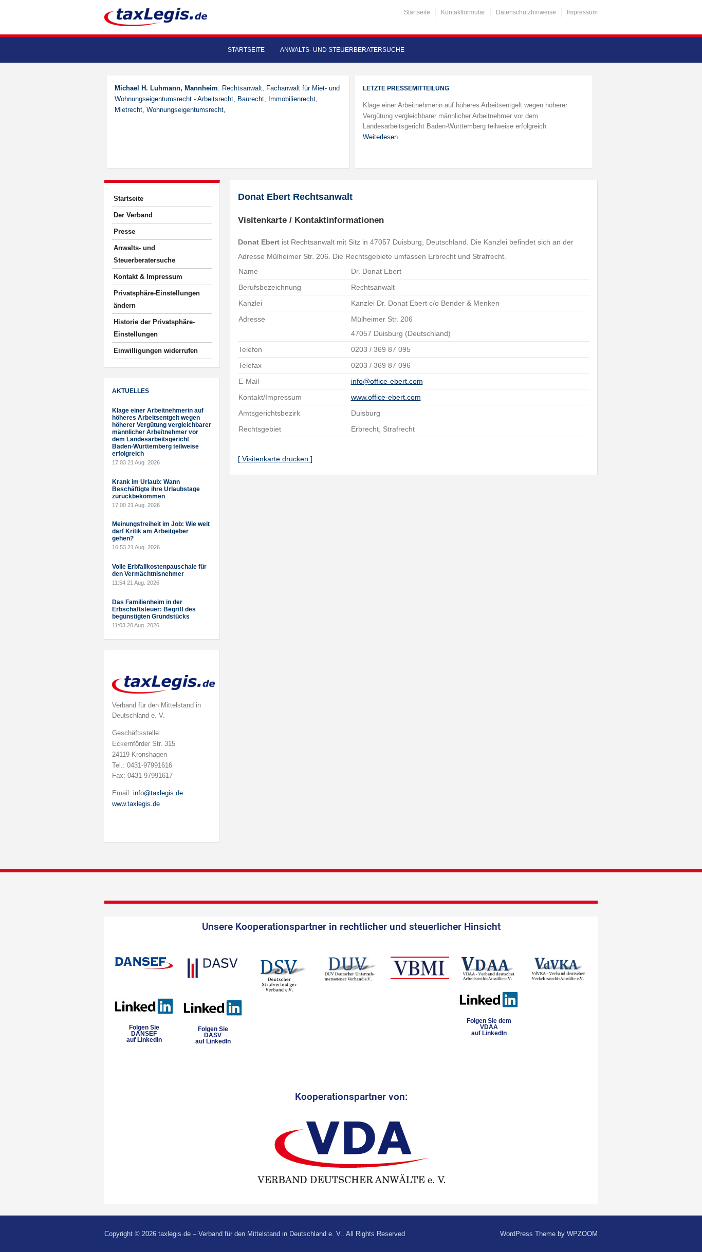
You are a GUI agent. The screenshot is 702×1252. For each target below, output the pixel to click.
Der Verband (133, 215)
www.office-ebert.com (386, 397)
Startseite (417, 12)
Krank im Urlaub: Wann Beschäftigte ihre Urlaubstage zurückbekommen (156, 489)
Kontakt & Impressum (148, 277)
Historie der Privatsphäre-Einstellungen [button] (154, 328)
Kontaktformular (463, 12)
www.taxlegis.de (136, 804)
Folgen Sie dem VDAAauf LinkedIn (489, 1027)
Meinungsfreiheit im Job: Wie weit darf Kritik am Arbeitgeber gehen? (161, 531)
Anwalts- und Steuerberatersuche (342, 49)
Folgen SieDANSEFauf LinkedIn (144, 1033)
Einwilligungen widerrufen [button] (156, 350)
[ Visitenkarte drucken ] (275, 459)
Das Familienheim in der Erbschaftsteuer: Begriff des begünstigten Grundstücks (154, 609)
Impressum (582, 12)
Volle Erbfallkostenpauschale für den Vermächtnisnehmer (159, 570)
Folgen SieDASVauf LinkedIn (213, 1035)
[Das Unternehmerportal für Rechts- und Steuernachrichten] (155, 17)
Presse (124, 231)
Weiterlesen (380, 137)
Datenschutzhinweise (526, 12)
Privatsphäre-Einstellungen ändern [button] (157, 299)
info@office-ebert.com (387, 381)
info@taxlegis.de (158, 793)
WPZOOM (582, 1234)
